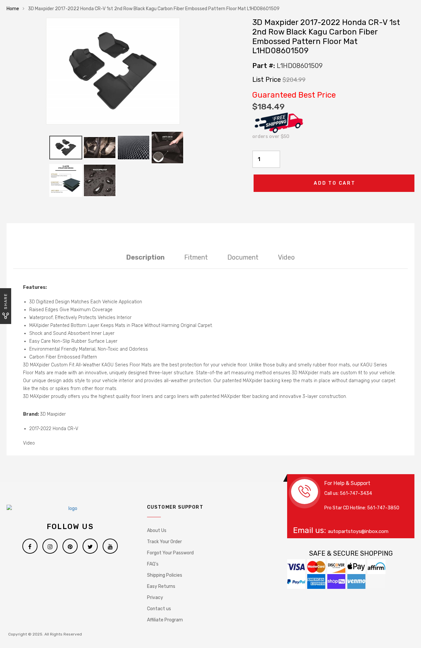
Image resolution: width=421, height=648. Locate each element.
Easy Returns (161, 586)
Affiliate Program (165, 620)
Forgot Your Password (170, 553)
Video (286, 257)
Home (13, 9)
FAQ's (153, 564)
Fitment (196, 257)
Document (243, 257)
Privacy (155, 597)
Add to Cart (335, 183)
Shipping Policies (164, 575)
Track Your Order (164, 541)
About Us (156, 530)
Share (5, 301)
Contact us (159, 609)
